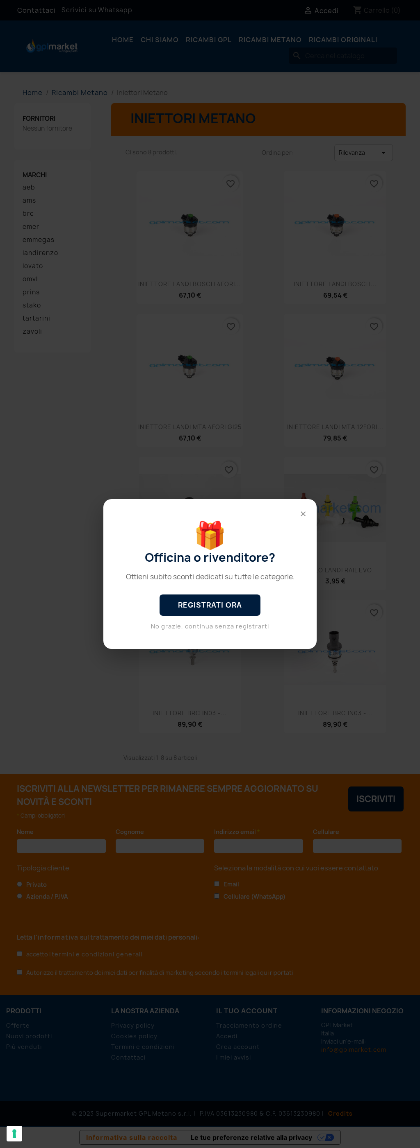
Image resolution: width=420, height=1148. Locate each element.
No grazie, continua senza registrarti (210, 626)
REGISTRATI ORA (210, 605)
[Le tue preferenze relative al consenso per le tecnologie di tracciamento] (14, 1133)
